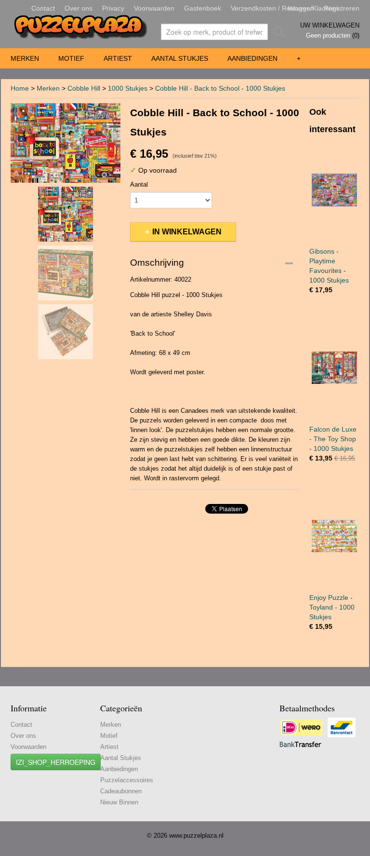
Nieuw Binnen (119, 802)
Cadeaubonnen (121, 791)
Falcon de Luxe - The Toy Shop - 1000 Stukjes (333, 438)
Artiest (118, 58)
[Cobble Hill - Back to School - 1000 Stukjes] (65, 143)
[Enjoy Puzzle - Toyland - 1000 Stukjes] (334, 536)
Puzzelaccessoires (126, 780)
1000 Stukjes (127, 88)
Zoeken (277, 32)
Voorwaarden (154, 8)
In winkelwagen (187, 232)
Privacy (113, 8)
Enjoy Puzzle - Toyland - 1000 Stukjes (332, 607)
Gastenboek (202, 8)
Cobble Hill (83, 88)
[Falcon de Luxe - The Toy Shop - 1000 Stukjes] (334, 367)
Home (20, 88)
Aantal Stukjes (179, 58)
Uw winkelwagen (329, 25)
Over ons (78, 8)
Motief (71, 58)
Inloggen (301, 8)
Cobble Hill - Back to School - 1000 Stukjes (220, 88)
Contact (43, 8)
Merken (25, 58)
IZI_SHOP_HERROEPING (55, 762)
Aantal (139, 184)
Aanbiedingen (252, 58)
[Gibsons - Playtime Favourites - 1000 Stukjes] (334, 189)
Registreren (341, 8)
